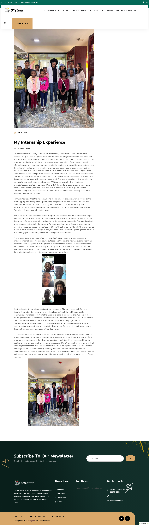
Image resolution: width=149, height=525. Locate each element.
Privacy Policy (58, 516)
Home (39, 10)
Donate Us (61, 493)
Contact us (18, 516)
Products (109, 10)
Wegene (31, 520)
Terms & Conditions (37, 516)
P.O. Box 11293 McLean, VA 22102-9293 (121, 490)
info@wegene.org (31, 2)
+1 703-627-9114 (11, 2)
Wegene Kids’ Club (128, 10)
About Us (97, 10)
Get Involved (63, 10)
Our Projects (49, 10)
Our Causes (61, 497)
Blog (117, 10)
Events (59, 502)
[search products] (5, 23)
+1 (111, 496)
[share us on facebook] (143, 2)
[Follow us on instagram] (147, 2)
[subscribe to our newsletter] (130, 458)
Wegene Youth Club (81, 10)
